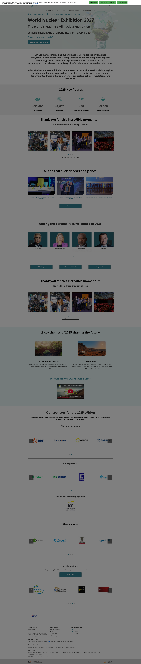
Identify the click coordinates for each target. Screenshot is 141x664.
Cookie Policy (35, 3)
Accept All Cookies (122, 2)
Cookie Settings (93, 2)
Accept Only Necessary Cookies (107, 2)
